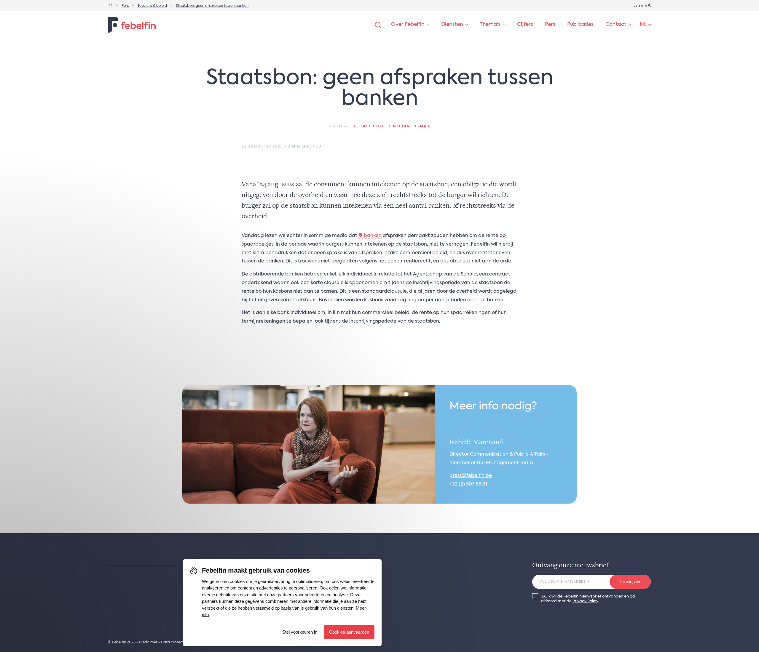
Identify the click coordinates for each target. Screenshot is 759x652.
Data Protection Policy (180, 642)
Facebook (372, 126)
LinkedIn (399, 126)
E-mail (422, 126)
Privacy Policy (585, 601)
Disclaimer (148, 642)
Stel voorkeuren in (299, 632)
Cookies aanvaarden (349, 632)
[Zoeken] (378, 25)
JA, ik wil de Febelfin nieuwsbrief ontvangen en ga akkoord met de (588, 599)
